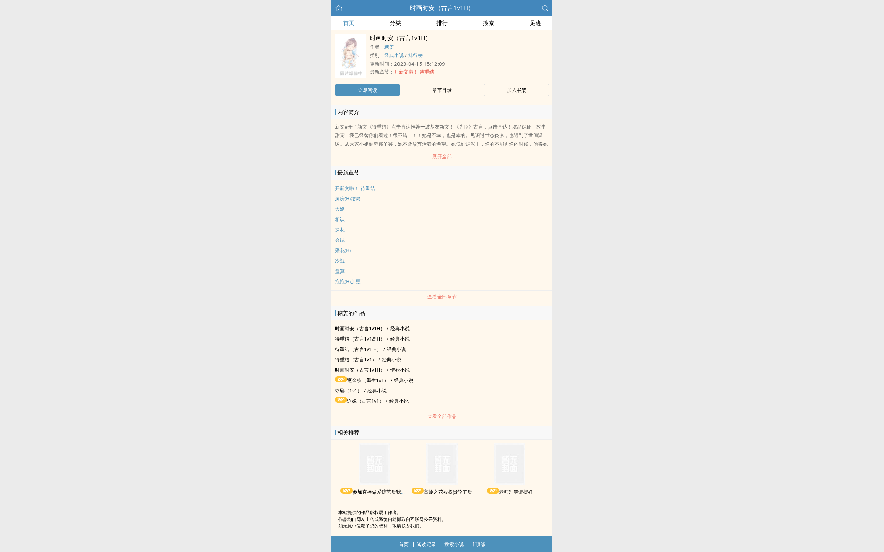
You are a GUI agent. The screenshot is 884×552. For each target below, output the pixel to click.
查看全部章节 (442, 296)
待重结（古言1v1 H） (358, 349)
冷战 (340, 260)
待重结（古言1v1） (356, 359)
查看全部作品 (442, 416)
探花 (340, 229)
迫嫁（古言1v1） (365, 401)
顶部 (480, 544)
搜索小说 (454, 544)
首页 (348, 23)
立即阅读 (367, 90)
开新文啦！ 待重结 (414, 71)
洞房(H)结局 (348, 198)
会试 (340, 240)
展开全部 (442, 156)
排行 (442, 23)
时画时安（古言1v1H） (442, 7)
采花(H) (343, 250)
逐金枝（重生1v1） (368, 380)
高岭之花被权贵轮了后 (448, 491)
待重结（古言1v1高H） (360, 338)
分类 (395, 23)
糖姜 (389, 47)
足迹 (535, 23)
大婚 (340, 209)
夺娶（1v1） (348, 390)
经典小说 (394, 55)
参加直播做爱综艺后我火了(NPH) (388, 491)
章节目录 (442, 90)
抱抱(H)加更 (348, 281)
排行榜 (415, 55)
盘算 (340, 271)
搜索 (488, 23)
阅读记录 (426, 544)
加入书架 (516, 90)
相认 (340, 219)
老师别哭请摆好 (516, 491)
